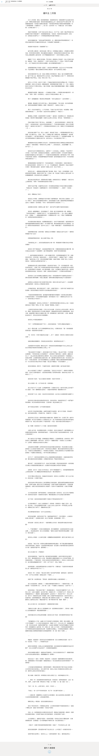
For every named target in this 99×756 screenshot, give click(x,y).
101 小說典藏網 (49, 3)
